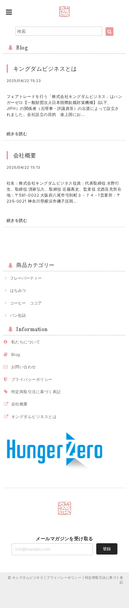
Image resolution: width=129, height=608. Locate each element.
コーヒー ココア (26, 303)
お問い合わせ (23, 366)
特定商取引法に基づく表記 (36, 391)
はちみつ (18, 290)
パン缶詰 (18, 315)
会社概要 (24, 155)
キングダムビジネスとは (45, 68)
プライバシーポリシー (32, 379)
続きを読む (17, 133)
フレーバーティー (26, 278)
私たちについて (25, 341)
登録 (107, 548)
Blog (15, 354)
